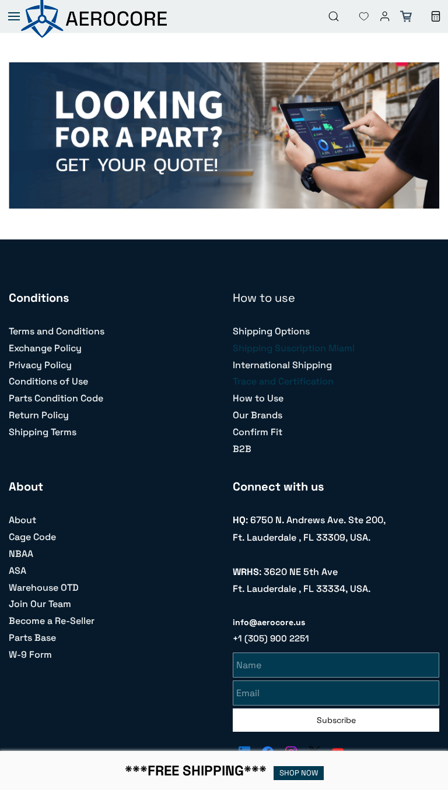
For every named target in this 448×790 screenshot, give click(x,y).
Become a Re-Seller (51, 621)
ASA (17, 571)
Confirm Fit (257, 432)
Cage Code (32, 537)
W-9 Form (30, 654)
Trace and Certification (283, 381)
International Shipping (282, 365)
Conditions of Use (48, 381)
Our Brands (257, 415)
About (22, 520)
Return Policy (39, 415)
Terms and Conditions (56, 331)
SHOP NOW (298, 773)
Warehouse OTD (44, 587)
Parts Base (32, 638)
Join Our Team (40, 604)
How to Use (258, 398)
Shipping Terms (42, 432)
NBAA (21, 554)
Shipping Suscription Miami (294, 348)
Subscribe (336, 720)
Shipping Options (271, 331)
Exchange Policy (45, 348)
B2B (242, 449)
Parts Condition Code (56, 398)
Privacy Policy (40, 365)
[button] (355, 16)
